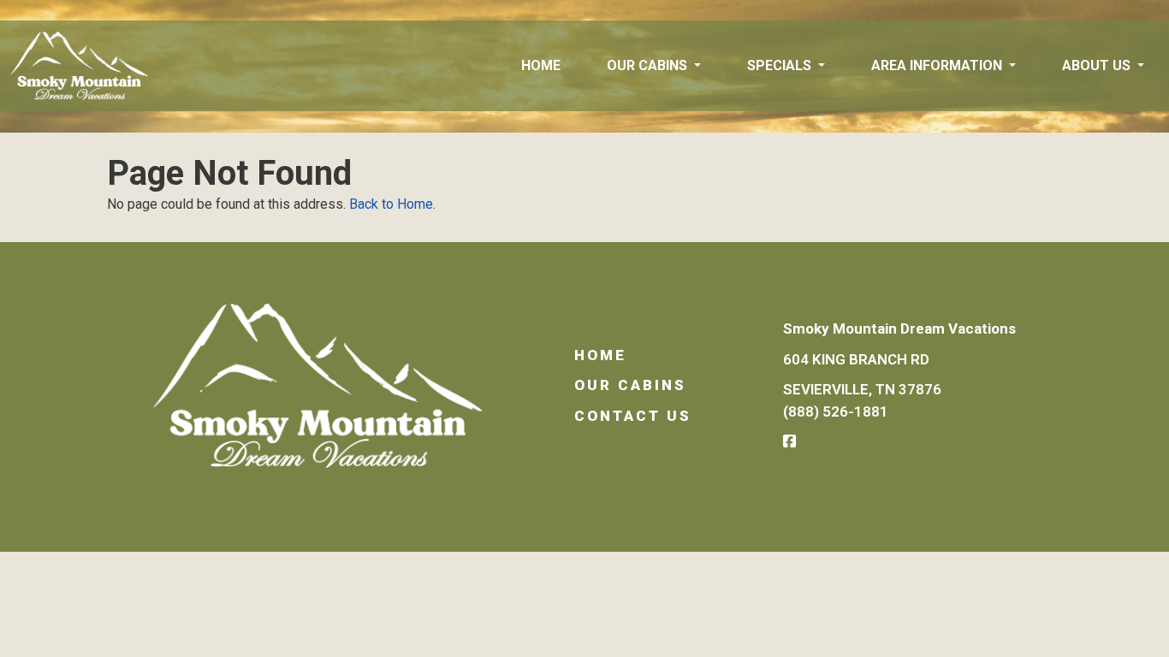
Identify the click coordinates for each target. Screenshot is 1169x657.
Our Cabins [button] (649, 65)
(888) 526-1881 (835, 411)
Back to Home (391, 204)
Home (541, 65)
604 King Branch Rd (856, 359)
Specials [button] (781, 65)
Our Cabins (630, 385)
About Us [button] (1098, 65)
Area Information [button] (938, 65)
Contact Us (632, 415)
